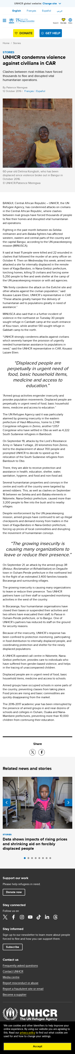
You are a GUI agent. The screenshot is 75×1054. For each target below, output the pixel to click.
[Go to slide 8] (51, 859)
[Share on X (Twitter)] (32, 752)
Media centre (11, 977)
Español (46, 10)
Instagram (21, 917)
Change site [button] (50, 3)
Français (31, 10)
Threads (55, 917)
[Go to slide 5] (40, 859)
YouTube (30, 917)
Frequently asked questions (20, 966)
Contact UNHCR (13, 971)
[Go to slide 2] (29, 859)
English (16, 10)
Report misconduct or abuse (20, 983)
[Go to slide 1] (25, 859)
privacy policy (27, 1033)
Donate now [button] (14, 892)
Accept (37, 1046)
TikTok (38, 917)
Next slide (68, 802)
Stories (17, 43)
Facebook (13, 917)
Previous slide (6, 802)
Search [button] (56, 23)
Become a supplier (14, 995)
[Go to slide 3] (33, 859)
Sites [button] (70, 23)
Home (6, 43)
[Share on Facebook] (41, 752)
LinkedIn (47, 917)
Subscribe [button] (12, 947)
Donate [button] (63, 23)
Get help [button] (53, 33)
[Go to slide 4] (36, 859)
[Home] (21, 21)
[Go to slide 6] (44, 859)
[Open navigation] (4, 20)
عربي (60, 10)
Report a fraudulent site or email (23, 989)
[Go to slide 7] (47, 859)
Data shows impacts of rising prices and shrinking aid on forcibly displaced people (35, 844)
